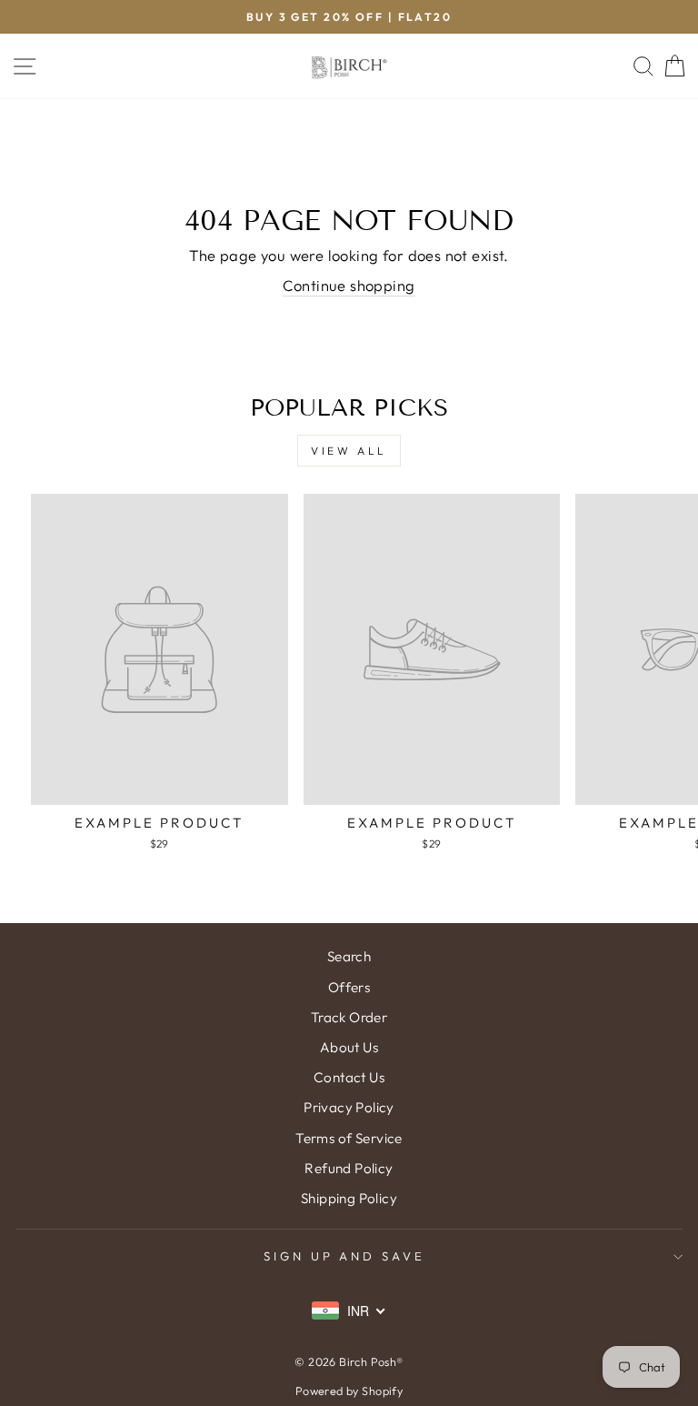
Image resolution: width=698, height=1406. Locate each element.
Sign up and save (345, 1256)
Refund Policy (348, 1168)
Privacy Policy (349, 1107)
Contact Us (349, 1077)
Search (349, 956)
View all (349, 450)
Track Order (349, 1017)
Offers (349, 987)
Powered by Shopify (349, 1390)
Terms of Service (349, 1138)
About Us (349, 1047)
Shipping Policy (349, 1198)
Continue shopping (348, 285)
